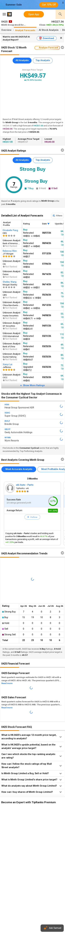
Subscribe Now (17, 857)
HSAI (7, 404)
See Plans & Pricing (42, 857)
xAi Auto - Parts (24, 485)
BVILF (7, 421)
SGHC (7, 413)
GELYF (7, 429)
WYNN (8, 437)
